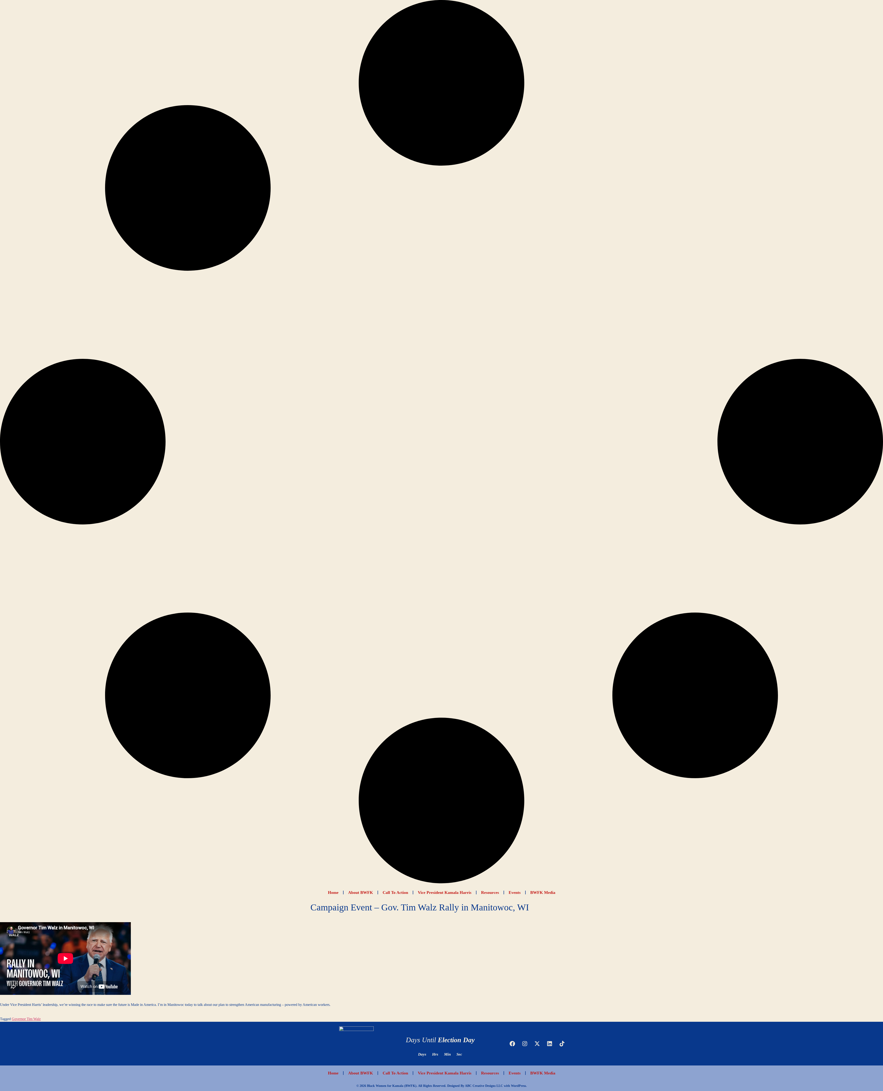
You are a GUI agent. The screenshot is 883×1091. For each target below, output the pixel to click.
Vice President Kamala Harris (444, 892)
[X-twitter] (537, 1043)
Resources (490, 892)
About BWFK (360, 892)
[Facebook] (512, 1043)
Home (333, 892)
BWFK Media (542, 892)
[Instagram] (524, 1043)
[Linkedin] (549, 1043)
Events (515, 892)
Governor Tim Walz (26, 1019)
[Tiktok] (562, 1043)
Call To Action (395, 892)
